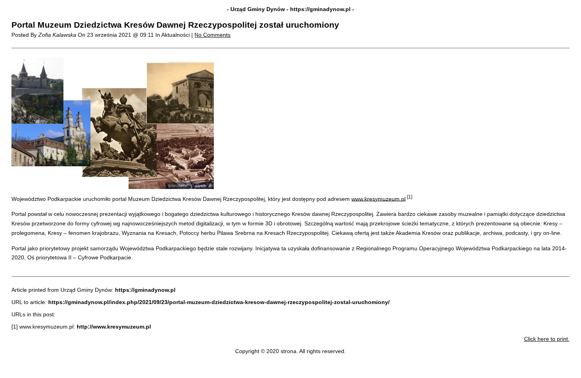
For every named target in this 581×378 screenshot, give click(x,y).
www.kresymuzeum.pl (378, 198)
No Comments (212, 35)
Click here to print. (547, 339)
